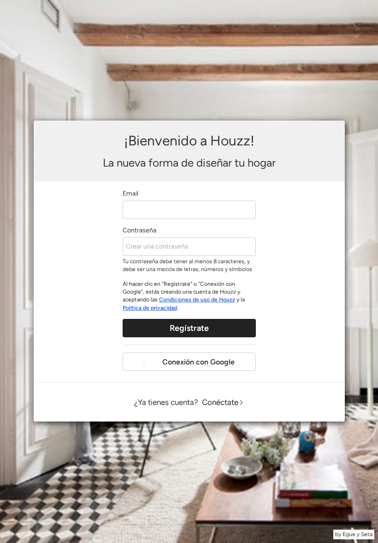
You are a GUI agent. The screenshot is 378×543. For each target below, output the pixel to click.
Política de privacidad (150, 308)
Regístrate (189, 328)
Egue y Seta (357, 534)
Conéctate (220, 402)
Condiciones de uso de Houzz (197, 299)
